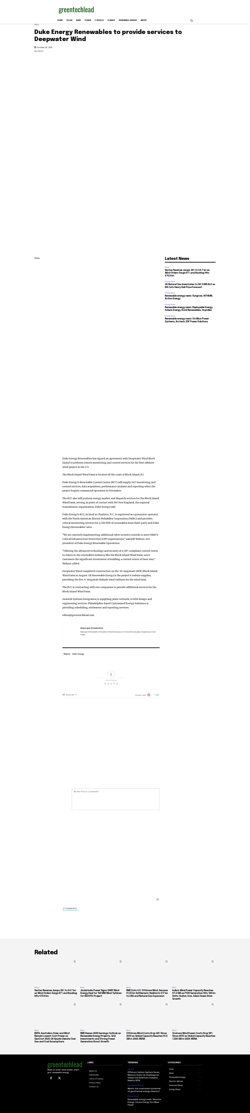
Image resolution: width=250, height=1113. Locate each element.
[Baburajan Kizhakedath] (71, 632)
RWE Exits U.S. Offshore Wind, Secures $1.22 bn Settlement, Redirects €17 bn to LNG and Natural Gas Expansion (147, 993)
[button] (191, 20)
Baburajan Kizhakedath (91, 628)
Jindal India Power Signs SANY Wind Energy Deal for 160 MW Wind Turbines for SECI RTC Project (101, 993)
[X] (37, 276)
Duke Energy (78, 654)
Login (156, 695)
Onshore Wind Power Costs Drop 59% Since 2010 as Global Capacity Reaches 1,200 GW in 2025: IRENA (193, 1036)
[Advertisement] (144, 9)
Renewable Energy (136, 1085)
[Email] (37, 289)
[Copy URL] (37, 264)
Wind (36, 25)
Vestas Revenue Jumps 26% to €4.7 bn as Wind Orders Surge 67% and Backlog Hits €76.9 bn (187, 273)
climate (131, 1069)
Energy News (170, 281)
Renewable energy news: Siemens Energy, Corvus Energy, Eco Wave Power (144, 1102)
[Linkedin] (37, 270)
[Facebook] (37, 283)
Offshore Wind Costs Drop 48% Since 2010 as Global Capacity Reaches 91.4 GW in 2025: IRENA (146, 1036)
